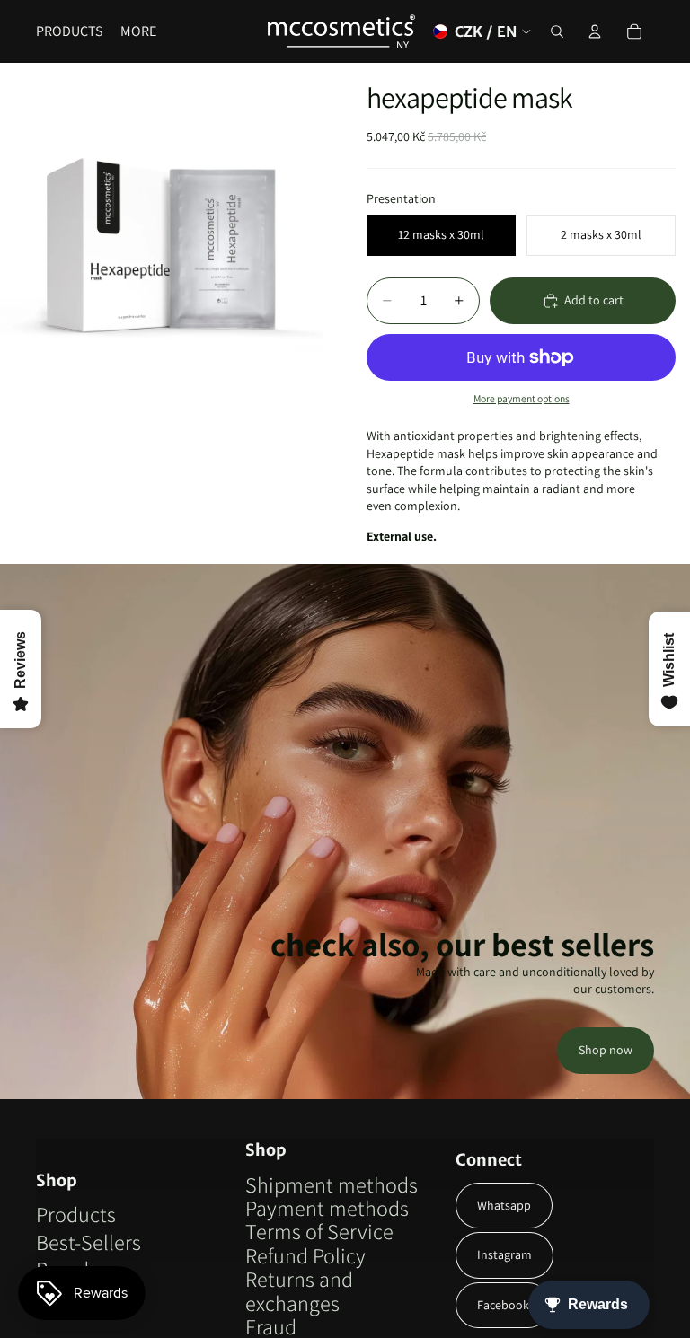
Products (76, 1214)
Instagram (504, 1254)
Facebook (503, 1305)
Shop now (605, 1050)
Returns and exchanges (299, 1290)
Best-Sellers (88, 1242)
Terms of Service (319, 1231)
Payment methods (327, 1207)
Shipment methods (331, 1184)
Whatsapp (504, 1205)
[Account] (595, 31)
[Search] (557, 31)
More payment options (521, 398)
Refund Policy (305, 1255)
